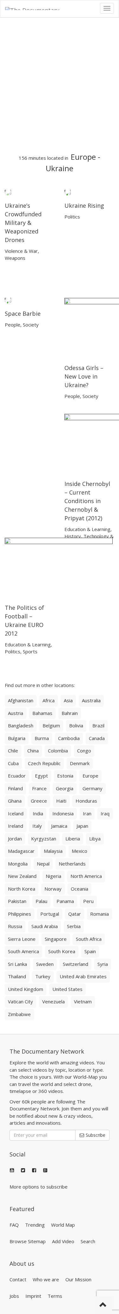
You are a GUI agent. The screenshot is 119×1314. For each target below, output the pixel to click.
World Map (63, 1225)
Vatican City (20, 1001)
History (72, 536)
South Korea (61, 951)
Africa (49, 700)
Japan (82, 826)
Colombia (58, 750)
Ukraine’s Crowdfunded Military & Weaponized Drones (23, 223)
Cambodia (69, 738)
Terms (55, 1296)
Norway (53, 889)
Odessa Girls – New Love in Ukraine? (83, 376)
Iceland (15, 813)
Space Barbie (23, 313)
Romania (99, 914)
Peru (88, 901)
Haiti (61, 801)
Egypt (41, 775)
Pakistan (17, 901)
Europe (83, 157)
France (39, 788)
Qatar (74, 914)
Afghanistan (20, 700)
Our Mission (78, 1279)
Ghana (15, 801)
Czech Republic (44, 763)
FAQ (14, 1225)
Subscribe (94, 1135)
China (33, 750)
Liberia (72, 838)
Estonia (65, 775)
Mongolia (18, 863)
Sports (30, 651)
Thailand (17, 976)
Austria (15, 713)
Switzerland (75, 964)
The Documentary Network (47, 1051)
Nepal (43, 863)
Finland (15, 788)
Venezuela (53, 1001)
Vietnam (83, 1001)
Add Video (63, 1241)
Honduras (86, 801)
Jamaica (59, 826)
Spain (90, 951)
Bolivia (76, 725)
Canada (97, 738)
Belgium (51, 725)
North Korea (21, 889)
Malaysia (53, 851)
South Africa (89, 939)
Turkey (42, 976)
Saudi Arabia (44, 926)
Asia (68, 700)
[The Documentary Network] (36, 8)
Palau (41, 901)
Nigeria (53, 876)
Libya (95, 838)
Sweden (45, 964)
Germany (92, 788)
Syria (102, 964)
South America (23, 951)
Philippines (19, 914)
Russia (15, 926)
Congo (84, 750)
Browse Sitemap (28, 1241)
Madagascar (21, 851)
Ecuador (17, 775)
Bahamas (42, 713)
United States (67, 989)
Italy (37, 826)
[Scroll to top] (103, 1305)
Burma (42, 738)
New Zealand (22, 876)
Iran (87, 813)
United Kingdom (25, 989)
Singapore (56, 939)
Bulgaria (16, 738)
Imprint (33, 1296)
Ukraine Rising (84, 205)
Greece (39, 801)
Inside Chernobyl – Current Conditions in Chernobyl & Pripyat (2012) (87, 501)
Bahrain (70, 713)
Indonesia (63, 813)
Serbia (74, 926)
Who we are (46, 1279)
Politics (72, 216)
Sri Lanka (17, 964)
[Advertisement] (59, 85)
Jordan (15, 838)
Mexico (79, 851)
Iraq (105, 813)
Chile (13, 750)
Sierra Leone (22, 939)
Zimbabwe (19, 1014)
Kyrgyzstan (43, 838)
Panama (65, 901)
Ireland (15, 826)
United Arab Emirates (83, 976)
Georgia (64, 788)
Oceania (79, 889)
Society (31, 324)
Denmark (79, 763)
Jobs (14, 1296)
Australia (91, 700)
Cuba (13, 763)
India (38, 813)
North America (86, 876)
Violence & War (21, 251)
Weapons (15, 258)
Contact (18, 1279)
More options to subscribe (39, 1186)
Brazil (98, 725)
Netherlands (72, 863)
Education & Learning (87, 529)
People (12, 324)
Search (88, 1241)
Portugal (49, 914)
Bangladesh (20, 725)
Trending (35, 1225)
